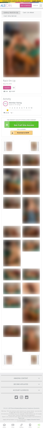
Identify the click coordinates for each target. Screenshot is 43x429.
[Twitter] (16, 397)
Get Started (26, 5)
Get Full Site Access (24, 124)
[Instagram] (21, 397)
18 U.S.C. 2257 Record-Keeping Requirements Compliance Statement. (21, 408)
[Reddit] (26, 397)
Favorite (7, 88)
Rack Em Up (9, 80)
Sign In (35, 5)
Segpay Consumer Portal (33, 419)
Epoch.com (21, 418)
